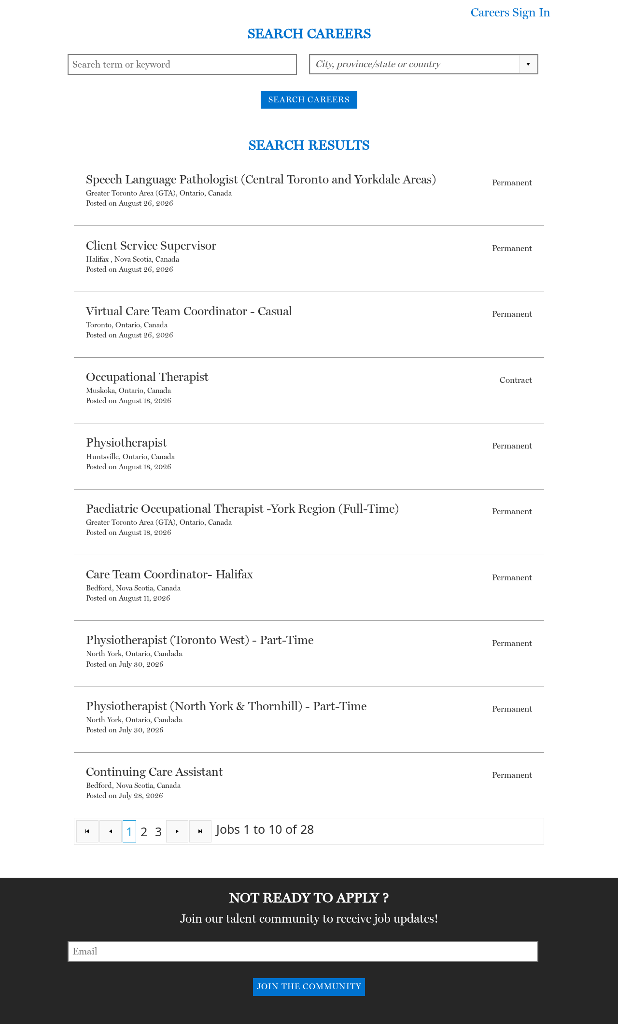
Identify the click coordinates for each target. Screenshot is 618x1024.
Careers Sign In (510, 12)
